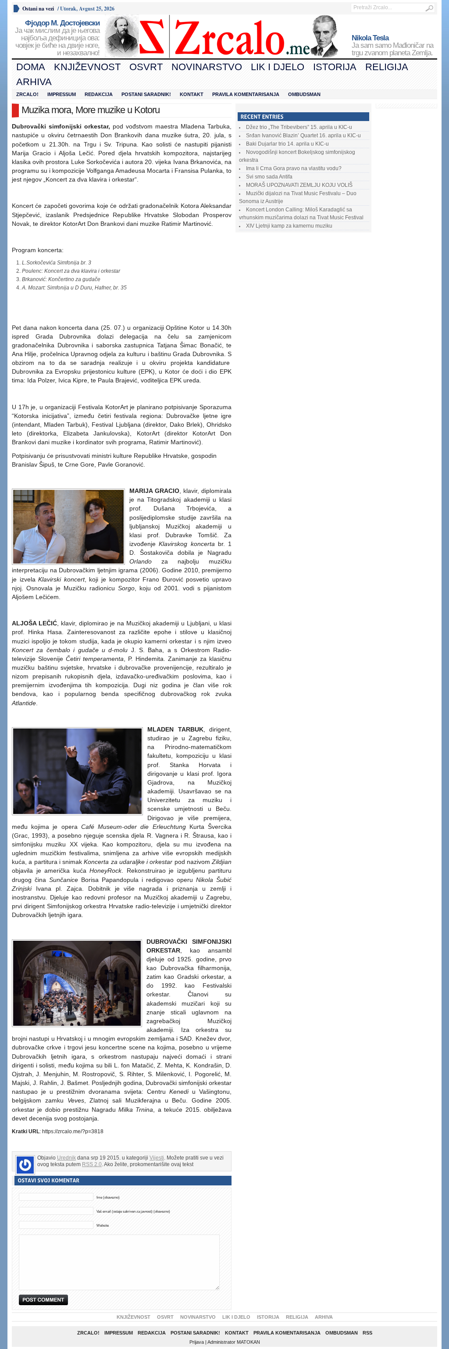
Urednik (66, 1157)
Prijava (196, 1342)
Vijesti (157, 1157)
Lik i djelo (277, 66)
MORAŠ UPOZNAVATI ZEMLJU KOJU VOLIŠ (299, 185)
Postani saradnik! (146, 94)
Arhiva (34, 81)
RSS (367, 1332)
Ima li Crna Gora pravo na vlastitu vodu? (294, 168)
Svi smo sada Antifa (269, 176)
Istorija (334, 66)
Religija (386, 66)
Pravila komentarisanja (245, 94)
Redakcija (99, 94)
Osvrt (146, 66)
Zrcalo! (27, 94)
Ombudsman (304, 94)
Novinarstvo (206, 66)
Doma (30, 66)
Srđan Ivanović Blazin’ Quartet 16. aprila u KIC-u (303, 135)
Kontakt (191, 94)
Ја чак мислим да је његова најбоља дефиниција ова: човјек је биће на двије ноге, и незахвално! (57, 38)
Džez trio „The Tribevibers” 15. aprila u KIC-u (299, 127)
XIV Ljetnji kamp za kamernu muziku (289, 225)
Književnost (87, 66)
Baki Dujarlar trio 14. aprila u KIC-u (287, 143)
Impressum (61, 94)
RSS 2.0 (92, 1164)
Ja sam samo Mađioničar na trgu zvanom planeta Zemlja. (392, 45)
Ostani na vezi (38, 8)
